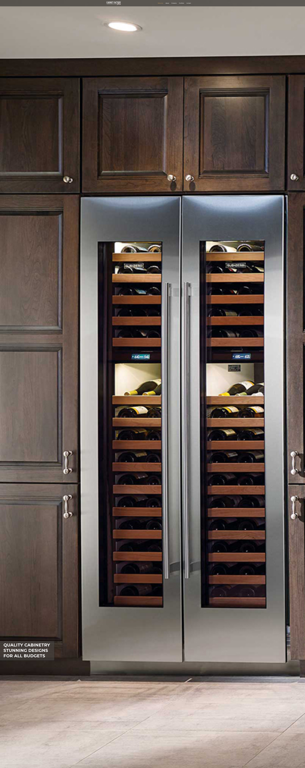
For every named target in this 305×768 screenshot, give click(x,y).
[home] (114, 3)
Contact (188, 3)
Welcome (160, 3)
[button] (168, 3)
